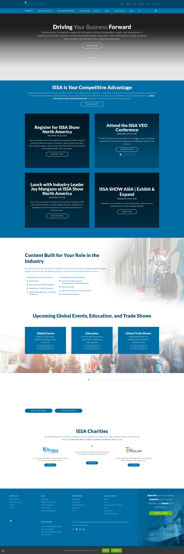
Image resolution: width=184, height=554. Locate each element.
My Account (76, 499)
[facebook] (73, 529)
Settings (95, 550)
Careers (12, 505)
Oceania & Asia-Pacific (111, 513)
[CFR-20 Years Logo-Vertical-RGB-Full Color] (92, 446)
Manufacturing (68, 287)
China (105, 502)
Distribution (34, 281)
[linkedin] (83, 529)
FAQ (73, 511)
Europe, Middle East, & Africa (113, 505)
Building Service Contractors (41, 277)
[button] (141, 10)
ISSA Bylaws (45, 499)
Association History (16, 502)
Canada (106, 499)
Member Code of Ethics (48, 502)
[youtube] (76, 529)
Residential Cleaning (70, 294)
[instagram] (80, 529)
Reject (116, 550)
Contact (12, 508)
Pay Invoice (76, 502)
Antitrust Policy (46, 508)
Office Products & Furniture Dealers (76, 291)
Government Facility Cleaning (41, 285)
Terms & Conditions (47, 505)
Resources (75, 508)
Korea (106, 508)
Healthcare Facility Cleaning (41, 288)
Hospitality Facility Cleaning (73, 277)
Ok (106, 550)
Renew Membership (78, 505)
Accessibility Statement (48, 511)
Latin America (108, 511)
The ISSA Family (15, 499)
